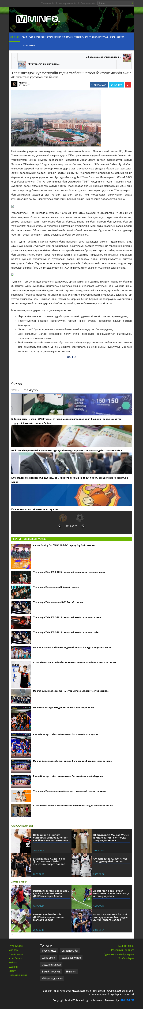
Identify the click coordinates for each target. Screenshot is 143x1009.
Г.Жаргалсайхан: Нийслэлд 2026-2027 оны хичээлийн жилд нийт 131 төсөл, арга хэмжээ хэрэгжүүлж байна (69, 479)
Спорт (12, 971)
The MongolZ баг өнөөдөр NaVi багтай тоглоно (58, 602)
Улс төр (13, 950)
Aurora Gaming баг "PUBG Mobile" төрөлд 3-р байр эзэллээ (64, 545)
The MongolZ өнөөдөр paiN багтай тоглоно (56, 587)
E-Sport (120, 37)
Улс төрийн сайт (67, 3)
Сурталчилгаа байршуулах (119, 954)
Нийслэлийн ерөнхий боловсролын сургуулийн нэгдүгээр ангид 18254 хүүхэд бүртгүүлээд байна (66, 450)
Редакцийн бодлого (122, 950)
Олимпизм (67, 37)
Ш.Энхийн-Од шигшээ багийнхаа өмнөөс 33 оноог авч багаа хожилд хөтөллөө (74, 662)
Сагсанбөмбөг (54, 37)
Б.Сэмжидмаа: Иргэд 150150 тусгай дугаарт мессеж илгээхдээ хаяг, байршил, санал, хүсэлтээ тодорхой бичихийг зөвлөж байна (66, 421)
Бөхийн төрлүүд (100, 37)
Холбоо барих (126, 958)
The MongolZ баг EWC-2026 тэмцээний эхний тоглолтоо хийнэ (66, 632)
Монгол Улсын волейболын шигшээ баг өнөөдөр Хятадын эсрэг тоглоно (72, 761)
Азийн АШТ (27, 37)
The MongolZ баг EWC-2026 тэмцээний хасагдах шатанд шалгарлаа (69, 572)
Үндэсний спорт (82, 37)
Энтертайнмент (18, 975)
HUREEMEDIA (127, 1000)
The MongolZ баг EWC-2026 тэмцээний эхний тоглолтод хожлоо (67, 617)
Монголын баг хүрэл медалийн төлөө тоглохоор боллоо (64, 707)
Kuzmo (23, 82)
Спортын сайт (88, 3)
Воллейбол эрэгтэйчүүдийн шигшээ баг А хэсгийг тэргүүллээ (65, 734)
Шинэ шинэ (48, 957)
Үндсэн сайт (47, 3)
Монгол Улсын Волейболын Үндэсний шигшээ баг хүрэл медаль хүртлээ (72, 647)
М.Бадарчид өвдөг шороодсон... (103, 57)
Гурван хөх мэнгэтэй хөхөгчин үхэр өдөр (35, 509)
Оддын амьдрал (51, 964)
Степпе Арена (28, 45)
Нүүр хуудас (14, 37)
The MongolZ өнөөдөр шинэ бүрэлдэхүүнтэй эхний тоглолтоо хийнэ (69, 791)
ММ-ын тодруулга (52, 978)
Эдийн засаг (16, 954)
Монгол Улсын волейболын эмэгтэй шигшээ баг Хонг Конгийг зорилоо (71, 691)
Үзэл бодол (15, 958)
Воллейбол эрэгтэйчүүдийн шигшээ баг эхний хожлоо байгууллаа (68, 776)
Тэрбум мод (49, 950)
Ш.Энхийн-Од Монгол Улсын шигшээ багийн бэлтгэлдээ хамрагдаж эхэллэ (73, 805)
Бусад (112, 37)
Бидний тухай (126, 945)
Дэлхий (13, 966)
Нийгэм (13, 962)
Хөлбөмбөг (39, 37)
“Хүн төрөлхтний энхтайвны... (44, 64)
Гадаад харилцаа (71, 957)
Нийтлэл (71, 971)
